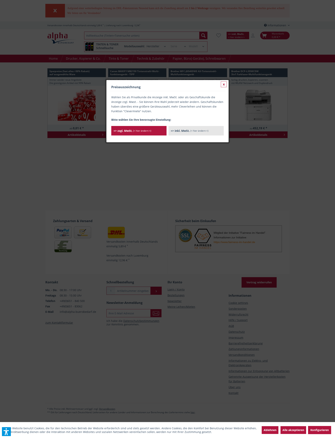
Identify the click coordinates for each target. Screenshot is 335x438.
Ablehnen (270, 430)
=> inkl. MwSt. (189, 131)
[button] (6, 431)
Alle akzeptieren (293, 430)
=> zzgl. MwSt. (132, 131)
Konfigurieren (319, 430)
